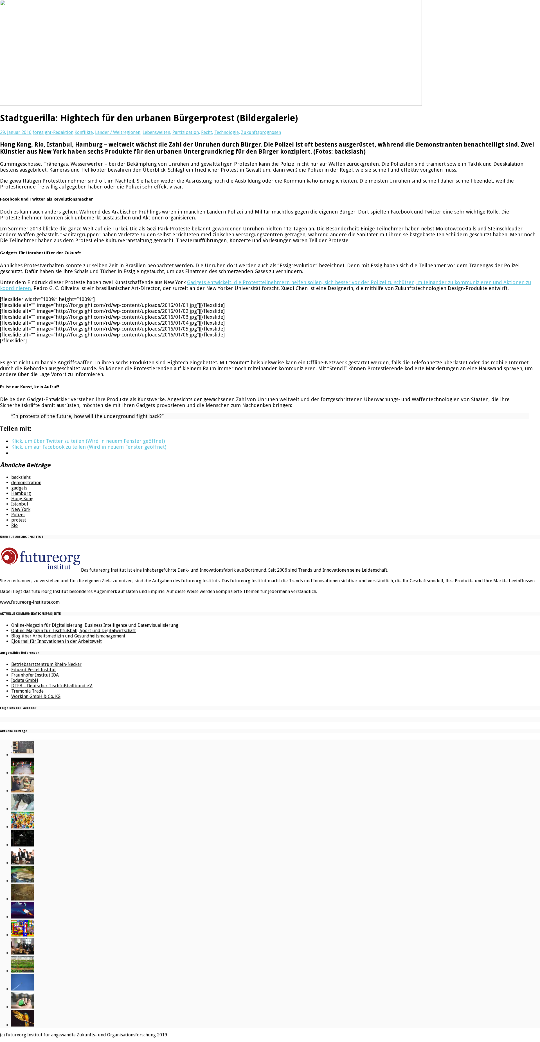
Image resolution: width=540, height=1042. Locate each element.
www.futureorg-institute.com (30, 602)
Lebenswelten (156, 132)
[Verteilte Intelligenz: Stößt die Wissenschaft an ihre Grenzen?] (22, 845)
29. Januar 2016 (16, 132)
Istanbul (19, 504)
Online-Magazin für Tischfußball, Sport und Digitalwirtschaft (73, 630)
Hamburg (21, 493)
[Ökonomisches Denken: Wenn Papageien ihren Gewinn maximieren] (22, 1025)
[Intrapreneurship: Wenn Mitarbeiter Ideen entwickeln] (22, 917)
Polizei (18, 514)
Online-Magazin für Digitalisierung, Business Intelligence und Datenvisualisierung (94, 625)
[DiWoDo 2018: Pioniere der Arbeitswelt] (22, 953)
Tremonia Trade (27, 691)
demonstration (26, 482)
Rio (14, 525)
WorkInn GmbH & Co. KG (35, 696)
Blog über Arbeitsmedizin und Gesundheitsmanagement (68, 636)
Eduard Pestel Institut (33, 669)
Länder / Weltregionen (117, 132)
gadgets (19, 488)
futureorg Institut (107, 570)
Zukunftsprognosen (261, 132)
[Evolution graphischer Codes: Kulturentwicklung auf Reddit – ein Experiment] (22, 935)
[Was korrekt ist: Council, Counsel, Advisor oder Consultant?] (22, 863)
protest (18, 520)
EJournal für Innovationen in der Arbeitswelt (56, 641)
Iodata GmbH (24, 680)
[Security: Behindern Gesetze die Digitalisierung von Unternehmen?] (22, 773)
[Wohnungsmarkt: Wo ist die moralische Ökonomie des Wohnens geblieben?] (22, 1007)
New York (20, 509)
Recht (206, 132)
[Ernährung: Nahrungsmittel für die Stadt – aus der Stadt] (22, 971)
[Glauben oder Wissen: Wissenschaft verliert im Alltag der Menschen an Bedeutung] (22, 809)
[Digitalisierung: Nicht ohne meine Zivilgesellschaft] (22, 827)
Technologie (226, 132)
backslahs (21, 477)
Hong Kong (22, 498)
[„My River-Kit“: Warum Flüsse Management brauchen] (22, 881)
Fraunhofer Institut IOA (35, 675)
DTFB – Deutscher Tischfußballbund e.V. (52, 685)
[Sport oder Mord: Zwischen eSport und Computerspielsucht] (22, 791)
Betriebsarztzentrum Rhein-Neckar (46, 664)
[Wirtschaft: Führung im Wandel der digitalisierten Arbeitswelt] (22, 989)
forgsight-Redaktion (53, 132)
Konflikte (84, 132)
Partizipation (185, 132)
